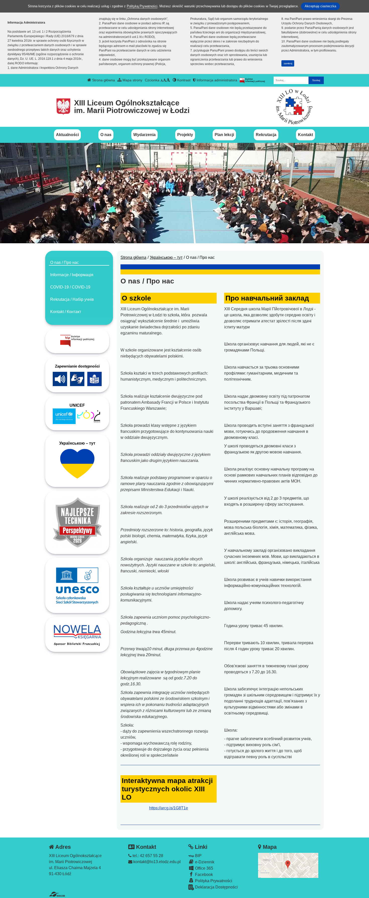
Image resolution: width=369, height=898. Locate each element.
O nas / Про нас (64, 262)
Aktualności (67, 135)
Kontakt (305, 135)
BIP (198, 856)
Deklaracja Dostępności (216, 887)
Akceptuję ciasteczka (320, 6)
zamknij (288, 63)
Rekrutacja (266, 135)
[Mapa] (288, 865)
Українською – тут (166, 257)
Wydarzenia (144, 135)
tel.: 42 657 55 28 (147, 856)
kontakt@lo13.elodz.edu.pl (156, 862)
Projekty (185, 135)
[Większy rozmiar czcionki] (164, 80)
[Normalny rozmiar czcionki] (161, 80)
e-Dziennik (204, 862)
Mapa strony (131, 80)
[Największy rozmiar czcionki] (168, 80)
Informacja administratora (216, 80)
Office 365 (203, 868)
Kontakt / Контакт (65, 312)
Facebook (203, 874)
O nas (105, 135)
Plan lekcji (224, 135)
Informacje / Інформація (71, 275)
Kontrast (183, 80)
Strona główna (103, 80)
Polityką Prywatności (142, 6)
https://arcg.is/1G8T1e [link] (168, 808)
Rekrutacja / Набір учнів (72, 299)
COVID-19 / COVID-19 (70, 287)
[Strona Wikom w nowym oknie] (57, 894)
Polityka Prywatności (213, 881)
